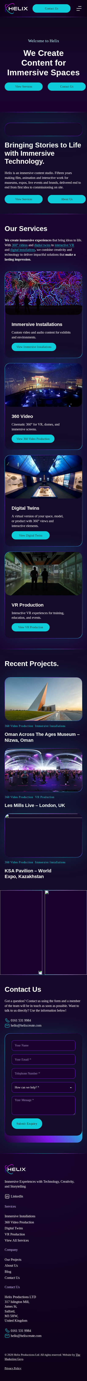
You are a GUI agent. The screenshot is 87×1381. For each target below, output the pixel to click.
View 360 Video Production (33, 439)
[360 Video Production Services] (43, 385)
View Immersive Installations (33, 347)
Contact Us (51, 8)
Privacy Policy (13, 1368)
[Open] (79, 8)
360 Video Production (19, 726)
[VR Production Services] (43, 573)
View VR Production (30, 627)
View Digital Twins (30, 535)
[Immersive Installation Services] (43, 293)
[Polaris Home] (16, 8)
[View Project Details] (43, 699)
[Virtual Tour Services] (43, 477)
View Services (23, 86)
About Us (66, 199)
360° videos (20, 245)
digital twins (42, 245)
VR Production (28, 605)
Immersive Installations (37, 324)
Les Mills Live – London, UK (35, 805)
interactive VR (64, 245)
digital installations (22, 249)
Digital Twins (25, 508)
